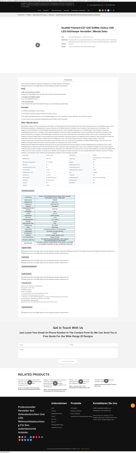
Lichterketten (74, 408)
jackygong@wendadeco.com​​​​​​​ (96, 5)
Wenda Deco (21, 14)
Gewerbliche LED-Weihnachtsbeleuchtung (81, 416)
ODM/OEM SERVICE (56, 413)
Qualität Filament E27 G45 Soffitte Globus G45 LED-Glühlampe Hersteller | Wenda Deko (78, 14)
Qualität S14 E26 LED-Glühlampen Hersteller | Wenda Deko (106, 385)
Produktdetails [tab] (68, 79)
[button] (92, 10)
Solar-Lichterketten (75, 413)
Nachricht (53, 419)
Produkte (28, 14)
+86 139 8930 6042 (110, 5)
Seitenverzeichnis (85, 448)
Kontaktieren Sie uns (56, 427)
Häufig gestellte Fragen (57, 424)
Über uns (53, 422)
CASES (53, 416)
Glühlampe (51, 14)
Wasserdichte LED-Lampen (40, 14)
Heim (52, 408)
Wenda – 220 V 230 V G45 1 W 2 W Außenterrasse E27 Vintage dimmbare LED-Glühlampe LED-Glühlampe (79, 387)
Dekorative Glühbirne (76, 411)
